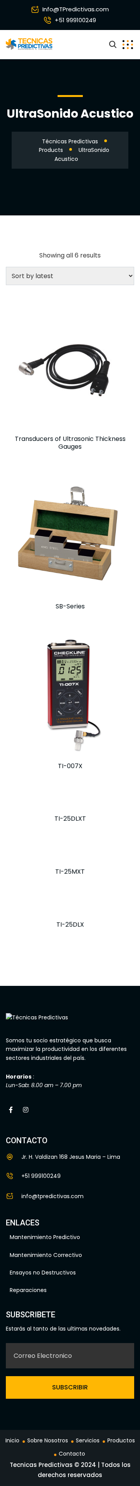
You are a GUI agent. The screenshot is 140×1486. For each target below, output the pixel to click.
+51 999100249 (75, 20)
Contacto (72, 1454)
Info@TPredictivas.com (75, 9)
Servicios (88, 1440)
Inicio (12, 1440)
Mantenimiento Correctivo (46, 1255)
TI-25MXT (70, 871)
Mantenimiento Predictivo (45, 1237)
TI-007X (70, 766)
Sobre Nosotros (47, 1440)
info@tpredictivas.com (52, 1196)
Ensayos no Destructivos (43, 1272)
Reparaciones (28, 1290)
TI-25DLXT (70, 818)
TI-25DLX (70, 924)
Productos (121, 1440)
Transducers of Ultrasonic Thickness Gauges (70, 442)
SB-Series (70, 606)
